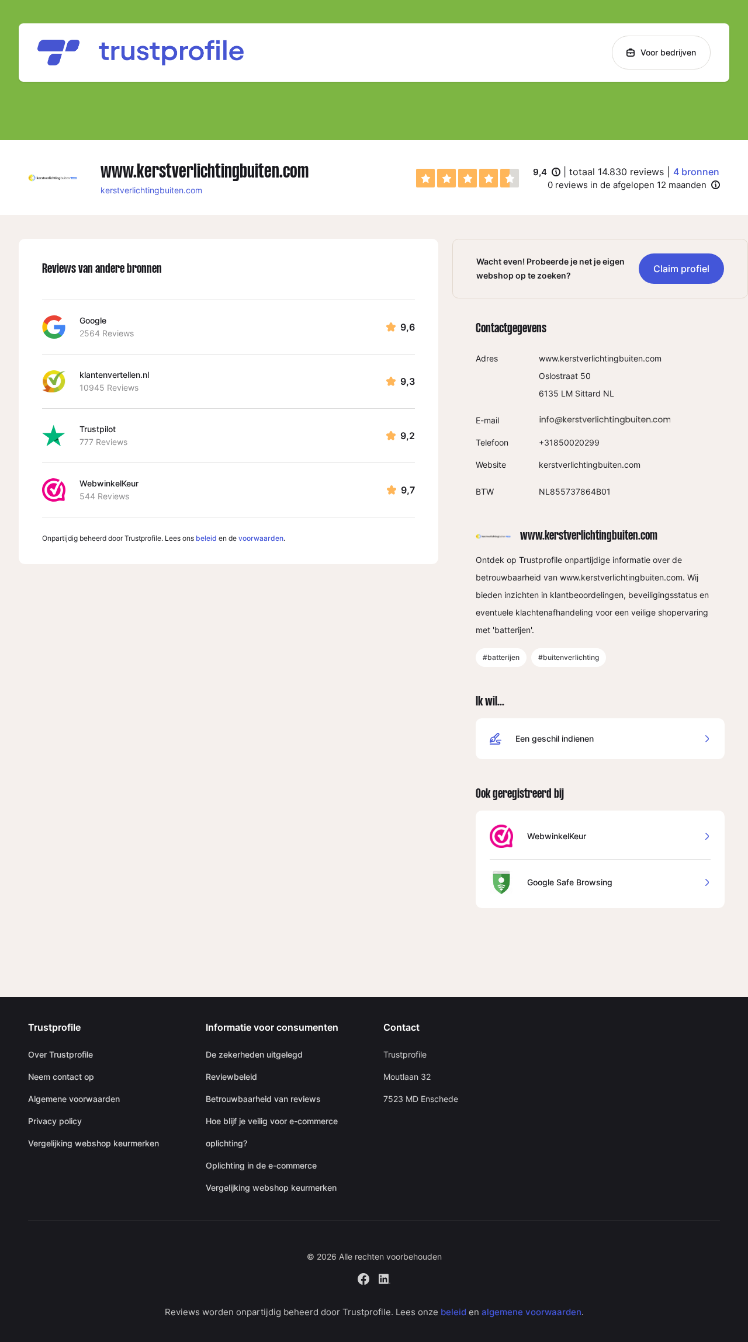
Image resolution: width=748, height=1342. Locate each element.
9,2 (407, 435)
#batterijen (501, 657)
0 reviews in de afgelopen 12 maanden (627, 184)
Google (92, 320)
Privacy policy (55, 1121)
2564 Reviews (106, 333)
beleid (206, 538)
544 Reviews (104, 496)
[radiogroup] (467, 178)
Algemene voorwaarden (74, 1099)
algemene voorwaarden (531, 1311)
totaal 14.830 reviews (616, 172)
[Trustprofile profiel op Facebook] (363, 1277)
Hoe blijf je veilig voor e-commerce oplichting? (272, 1132)
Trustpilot (97, 429)
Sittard (588, 393)
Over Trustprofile (60, 1054)
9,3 (407, 381)
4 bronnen (696, 171)
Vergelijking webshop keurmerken (93, 1143)
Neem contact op (61, 1077)
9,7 (408, 490)
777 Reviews (103, 442)
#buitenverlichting (568, 657)
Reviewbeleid (231, 1077)
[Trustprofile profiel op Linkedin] (384, 1277)
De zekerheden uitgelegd (254, 1054)
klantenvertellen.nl (114, 375)
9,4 (546, 172)
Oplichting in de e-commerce (261, 1165)
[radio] (425, 178)
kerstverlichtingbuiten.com (151, 190)
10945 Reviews (108, 387)
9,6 (407, 327)
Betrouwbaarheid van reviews (263, 1099)
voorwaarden (260, 538)
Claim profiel (681, 268)
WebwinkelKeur (108, 483)
